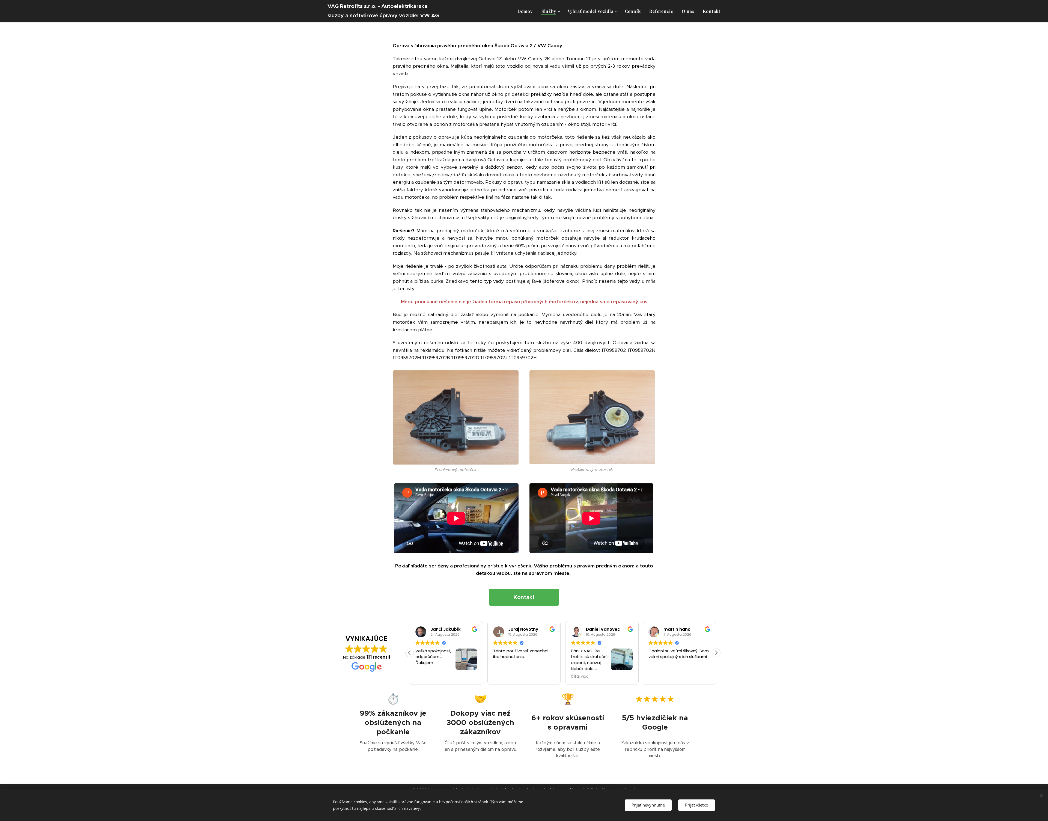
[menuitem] (526, 11)
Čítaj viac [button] (502, 676)
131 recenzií (378, 657)
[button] (716, 653)
